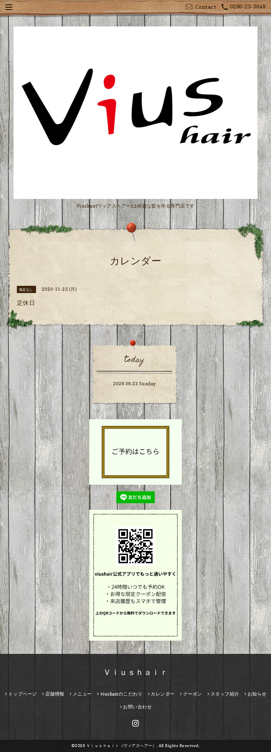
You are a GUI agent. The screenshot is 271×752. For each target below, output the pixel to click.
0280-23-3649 (248, 6)
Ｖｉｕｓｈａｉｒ (135, 672)
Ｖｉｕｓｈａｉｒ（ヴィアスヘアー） (121, 745)
